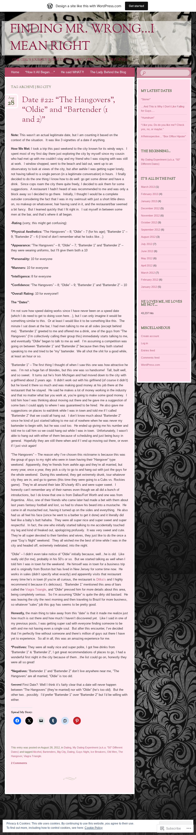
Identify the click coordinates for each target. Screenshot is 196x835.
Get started (136, 6)
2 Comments (19, 763)
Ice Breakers (98, 751)
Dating (67, 747)
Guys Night (82, 751)
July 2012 (146, 244)
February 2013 (149, 194)
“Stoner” (146, 99)
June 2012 (147, 251)
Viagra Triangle (35, 589)
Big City (61, 751)
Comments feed (150, 357)
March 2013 (148, 186)
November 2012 (150, 215)
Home (15, 72)
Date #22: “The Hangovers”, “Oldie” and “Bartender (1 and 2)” (68, 110)
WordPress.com (150, 364)
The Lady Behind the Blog (108, 72)
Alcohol (37, 751)
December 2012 (150, 208)
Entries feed (148, 350)
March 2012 (148, 272)
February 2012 (149, 279)
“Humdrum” (147, 117)
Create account (150, 336)
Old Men (112, 751)
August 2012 (148, 236)
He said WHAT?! (72, 72)
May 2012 (146, 258)
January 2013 (149, 201)
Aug (11, 99)
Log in (144, 343)
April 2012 (146, 265)
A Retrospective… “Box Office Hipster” (163, 136)
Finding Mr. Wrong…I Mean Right (82, 38)
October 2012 (149, 222)
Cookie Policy (94, 827)
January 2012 (149, 286)
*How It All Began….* (40, 72)
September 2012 (150, 229)
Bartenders (49, 751)
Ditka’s (101, 579)
